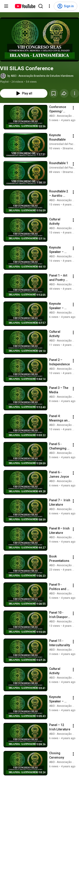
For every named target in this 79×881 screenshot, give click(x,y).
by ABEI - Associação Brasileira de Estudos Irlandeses (40, 75)
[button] (39, 39)
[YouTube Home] (24, 6)
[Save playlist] (53, 93)
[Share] (64, 93)
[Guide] (6, 6)
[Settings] (49, 6)
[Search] (40, 6)
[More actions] (74, 93)
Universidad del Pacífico (63, 144)
